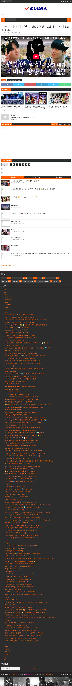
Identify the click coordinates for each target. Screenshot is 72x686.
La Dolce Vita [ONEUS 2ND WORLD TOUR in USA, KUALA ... (22, 399)
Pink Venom (14, 205)
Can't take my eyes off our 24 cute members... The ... (20, 335)
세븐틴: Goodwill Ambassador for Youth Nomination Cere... (22, 440)
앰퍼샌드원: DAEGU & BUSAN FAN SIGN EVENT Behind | (21, 412)
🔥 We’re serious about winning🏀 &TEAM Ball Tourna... (21, 471)
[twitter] (63, 1)
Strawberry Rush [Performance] (14, 551)
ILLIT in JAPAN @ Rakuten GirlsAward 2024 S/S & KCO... (21, 337)
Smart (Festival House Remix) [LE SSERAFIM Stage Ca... (21, 353)
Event (56, 281)
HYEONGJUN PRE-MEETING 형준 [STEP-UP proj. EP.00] (21, 630)
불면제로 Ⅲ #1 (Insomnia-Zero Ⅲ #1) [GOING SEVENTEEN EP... (23, 517)
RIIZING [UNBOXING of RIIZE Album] (16, 625)
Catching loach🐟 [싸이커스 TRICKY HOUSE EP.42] (19, 481)
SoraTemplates (29, 674)
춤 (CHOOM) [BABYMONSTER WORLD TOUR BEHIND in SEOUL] (35, 107)
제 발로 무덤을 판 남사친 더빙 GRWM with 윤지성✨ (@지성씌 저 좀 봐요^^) (33, 189)
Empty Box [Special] (10, 371)
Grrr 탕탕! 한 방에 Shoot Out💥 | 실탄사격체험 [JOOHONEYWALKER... (25, 612)
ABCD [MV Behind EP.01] (12, 384)
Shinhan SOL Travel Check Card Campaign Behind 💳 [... (21, 561)
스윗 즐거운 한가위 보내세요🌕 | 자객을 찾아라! (25, 181)
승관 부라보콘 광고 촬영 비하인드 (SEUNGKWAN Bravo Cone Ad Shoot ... (26, 443)
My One (7, 543)
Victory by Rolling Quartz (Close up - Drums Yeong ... (20, 587)
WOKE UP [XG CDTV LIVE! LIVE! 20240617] (17, 492)
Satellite (7, 540)
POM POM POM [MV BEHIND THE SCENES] (17, 458)
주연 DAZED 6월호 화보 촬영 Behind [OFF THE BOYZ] (20, 358)
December (8, 297)
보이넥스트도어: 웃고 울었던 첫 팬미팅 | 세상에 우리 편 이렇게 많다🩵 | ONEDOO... (30, 348)
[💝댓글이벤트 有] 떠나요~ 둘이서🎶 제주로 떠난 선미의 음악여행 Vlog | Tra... (28, 404)
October (7, 302)
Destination (51, 278)
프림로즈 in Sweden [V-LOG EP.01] (15, 340)
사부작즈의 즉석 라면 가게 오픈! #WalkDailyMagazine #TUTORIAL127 (25, 320)
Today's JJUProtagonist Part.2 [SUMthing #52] (18, 415)
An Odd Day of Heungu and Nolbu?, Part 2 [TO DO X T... (21, 576)
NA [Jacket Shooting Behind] (13, 569)
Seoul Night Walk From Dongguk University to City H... (20, 322)
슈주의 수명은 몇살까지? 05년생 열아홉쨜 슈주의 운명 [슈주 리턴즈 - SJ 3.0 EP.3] (28, 512)
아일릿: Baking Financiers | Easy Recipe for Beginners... (21, 376)
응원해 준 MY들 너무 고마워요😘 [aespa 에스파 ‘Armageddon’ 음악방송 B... (26, 610)
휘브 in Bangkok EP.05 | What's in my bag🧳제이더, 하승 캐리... (23, 363)
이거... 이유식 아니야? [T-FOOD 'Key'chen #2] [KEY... (20, 314)
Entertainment (12, 80)
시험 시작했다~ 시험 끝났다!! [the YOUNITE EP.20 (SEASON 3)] (23, 450)
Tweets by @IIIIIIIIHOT (8, 265)
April (6, 646)
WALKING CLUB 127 (11, 599)
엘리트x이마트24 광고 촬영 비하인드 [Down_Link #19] (20, 502)
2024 (5, 295)
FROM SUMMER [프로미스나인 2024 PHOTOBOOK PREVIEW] (23, 427)
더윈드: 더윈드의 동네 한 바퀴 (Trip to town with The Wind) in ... (23, 535)
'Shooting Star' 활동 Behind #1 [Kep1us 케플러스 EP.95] (21, 628)
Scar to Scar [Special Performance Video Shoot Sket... (20, 574)
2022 (5, 660)
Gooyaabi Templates (48, 674)
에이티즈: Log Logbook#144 (13, 409)
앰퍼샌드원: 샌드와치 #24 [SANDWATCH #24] (18, 566)
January (7, 654)
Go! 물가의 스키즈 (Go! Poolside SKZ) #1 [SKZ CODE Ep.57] (22, 456)
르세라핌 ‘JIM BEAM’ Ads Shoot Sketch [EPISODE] (19, 468)
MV (40, 278)
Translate (34, 668)
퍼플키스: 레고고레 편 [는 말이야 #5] (15, 425)
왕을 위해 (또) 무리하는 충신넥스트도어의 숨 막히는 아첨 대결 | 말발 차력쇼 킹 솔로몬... (31, 617)
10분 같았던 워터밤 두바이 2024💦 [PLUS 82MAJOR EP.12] (22, 507)
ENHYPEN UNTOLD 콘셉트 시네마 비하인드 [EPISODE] (21, 638)
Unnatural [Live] (9, 366)
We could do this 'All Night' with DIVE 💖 (16, 581)
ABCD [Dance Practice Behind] (13, 499)
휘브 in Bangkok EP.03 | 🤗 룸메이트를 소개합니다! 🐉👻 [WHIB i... (25, 432)
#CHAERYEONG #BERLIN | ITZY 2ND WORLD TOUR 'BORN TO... (24, 407)
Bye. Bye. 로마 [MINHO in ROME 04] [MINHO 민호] (19, 538)
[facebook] (61, 1)
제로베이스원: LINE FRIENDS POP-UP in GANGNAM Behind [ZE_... (24, 594)
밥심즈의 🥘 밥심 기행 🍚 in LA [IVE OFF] (17, 327)
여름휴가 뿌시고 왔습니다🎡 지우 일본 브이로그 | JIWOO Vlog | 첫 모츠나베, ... (28, 520)
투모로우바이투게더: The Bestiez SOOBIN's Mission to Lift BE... (23, 635)
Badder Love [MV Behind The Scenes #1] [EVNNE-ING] (20, 445)
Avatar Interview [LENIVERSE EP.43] (15, 533)
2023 (5, 657)
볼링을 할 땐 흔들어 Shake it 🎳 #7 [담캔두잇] (18, 489)
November (8, 299)
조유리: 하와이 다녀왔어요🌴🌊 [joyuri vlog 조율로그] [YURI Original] (25, 373)
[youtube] (66, 1)
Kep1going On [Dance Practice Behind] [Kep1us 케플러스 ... (22, 379)
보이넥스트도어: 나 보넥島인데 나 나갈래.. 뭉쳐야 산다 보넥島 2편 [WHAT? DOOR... (29, 558)
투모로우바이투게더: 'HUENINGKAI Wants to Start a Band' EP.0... (24, 422)
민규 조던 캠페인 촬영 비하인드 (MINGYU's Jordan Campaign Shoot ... (25, 368)
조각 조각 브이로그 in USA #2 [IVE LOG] (16, 522)
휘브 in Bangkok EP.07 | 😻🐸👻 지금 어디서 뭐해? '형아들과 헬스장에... (26, 325)
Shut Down (14, 245)
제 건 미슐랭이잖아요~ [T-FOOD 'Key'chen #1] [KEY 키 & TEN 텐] (24, 633)
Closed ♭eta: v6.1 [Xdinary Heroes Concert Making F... (20, 563)
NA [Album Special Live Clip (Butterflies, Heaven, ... (19, 607)
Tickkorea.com (14, 674)
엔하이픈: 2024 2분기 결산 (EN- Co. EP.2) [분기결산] (20, 317)
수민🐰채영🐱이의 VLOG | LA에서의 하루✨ (24, 197)
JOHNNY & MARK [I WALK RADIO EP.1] (16, 332)
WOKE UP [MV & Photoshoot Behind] (15, 381)
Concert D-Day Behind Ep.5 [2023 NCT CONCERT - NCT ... (22, 525)
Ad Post (4, 281)
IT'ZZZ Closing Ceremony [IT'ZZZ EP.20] (16, 497)
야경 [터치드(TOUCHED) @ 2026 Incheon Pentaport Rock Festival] (11, 107)
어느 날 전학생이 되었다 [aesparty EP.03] (17, 394)
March (7, 649)
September (8, 304)
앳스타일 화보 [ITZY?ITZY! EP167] (15, 548)
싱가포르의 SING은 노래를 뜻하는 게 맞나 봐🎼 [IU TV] (21, 545)
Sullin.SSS (7, 620)
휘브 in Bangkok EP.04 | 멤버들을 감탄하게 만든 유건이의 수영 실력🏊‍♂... (26, 420)
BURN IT (7, 484)
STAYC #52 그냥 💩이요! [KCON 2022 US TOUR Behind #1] (28, 213)
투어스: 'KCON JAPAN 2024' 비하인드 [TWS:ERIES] (19, 622)
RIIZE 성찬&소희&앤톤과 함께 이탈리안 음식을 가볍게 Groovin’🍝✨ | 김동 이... (28, 343)
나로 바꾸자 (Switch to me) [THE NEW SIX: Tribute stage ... (22, 479)
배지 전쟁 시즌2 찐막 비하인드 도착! (15, 350)
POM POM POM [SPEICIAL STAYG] (15, 486)
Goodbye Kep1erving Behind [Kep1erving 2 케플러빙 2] (21, 386)
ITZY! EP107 (15, 229)
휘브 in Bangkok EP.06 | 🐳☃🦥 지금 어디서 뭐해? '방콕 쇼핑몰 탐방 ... (26, 355)
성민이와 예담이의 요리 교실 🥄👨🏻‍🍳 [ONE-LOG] (18, 438)
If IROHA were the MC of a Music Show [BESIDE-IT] (20, 592)
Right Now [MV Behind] (11, 389)
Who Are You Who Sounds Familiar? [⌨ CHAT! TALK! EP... (22, 397)
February (7, 651)
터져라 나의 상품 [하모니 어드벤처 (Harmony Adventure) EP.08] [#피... (25, 417)
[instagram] (70, 1)
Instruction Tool (43, 281)
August (7, 307)
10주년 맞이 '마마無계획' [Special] (14, 510)
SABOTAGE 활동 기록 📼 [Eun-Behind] (16, 330)
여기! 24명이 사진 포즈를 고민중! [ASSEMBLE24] (19, 584)
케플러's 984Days (10, 604)
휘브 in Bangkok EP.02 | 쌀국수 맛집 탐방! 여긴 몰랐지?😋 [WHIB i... (25, 435)
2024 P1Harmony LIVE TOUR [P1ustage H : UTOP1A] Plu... (22, 640)
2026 (5, 289)
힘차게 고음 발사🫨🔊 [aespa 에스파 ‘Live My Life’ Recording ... (23, 553)
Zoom (30, 278)
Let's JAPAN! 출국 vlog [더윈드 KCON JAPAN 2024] (19, 463)
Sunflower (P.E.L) (16, 237)
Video (19, 80)
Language (15, 281)
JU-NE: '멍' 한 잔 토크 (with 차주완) (15, 345)
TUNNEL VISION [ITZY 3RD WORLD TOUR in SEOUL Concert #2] (58, 107)
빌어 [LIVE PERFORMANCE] (13, 391)
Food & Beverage (28, 281)
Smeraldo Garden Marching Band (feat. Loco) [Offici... (20, 430)
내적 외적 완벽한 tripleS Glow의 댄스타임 (17, 448)
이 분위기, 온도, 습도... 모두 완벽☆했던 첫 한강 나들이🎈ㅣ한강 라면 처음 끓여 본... (29, 461)
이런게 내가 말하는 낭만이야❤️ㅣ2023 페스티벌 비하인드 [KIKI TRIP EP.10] (27, 504)
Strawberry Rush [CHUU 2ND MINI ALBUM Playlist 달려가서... (23, 515)
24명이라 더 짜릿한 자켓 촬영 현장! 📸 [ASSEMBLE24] (21, 530)
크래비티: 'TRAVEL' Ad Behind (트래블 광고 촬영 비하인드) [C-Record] (25, 453)
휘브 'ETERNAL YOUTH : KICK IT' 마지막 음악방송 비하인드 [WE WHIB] (26, 602)
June (6, 312)
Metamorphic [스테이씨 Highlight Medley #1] (18, 579)
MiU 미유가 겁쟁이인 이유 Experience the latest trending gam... (23, 361)
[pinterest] (68, 1)
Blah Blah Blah (15, 221)
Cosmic (7, 597)
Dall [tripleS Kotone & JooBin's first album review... (19, 556)
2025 (5, 292)
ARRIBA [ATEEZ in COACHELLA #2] (15, 494)
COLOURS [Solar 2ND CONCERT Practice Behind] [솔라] (21, 476)
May (6, 644)
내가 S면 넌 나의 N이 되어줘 (13, 589)
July (6, 310)
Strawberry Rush (9, 571)
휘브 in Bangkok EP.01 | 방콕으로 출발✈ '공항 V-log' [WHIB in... (23, 527)
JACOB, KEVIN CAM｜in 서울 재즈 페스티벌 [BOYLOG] (20, 474)
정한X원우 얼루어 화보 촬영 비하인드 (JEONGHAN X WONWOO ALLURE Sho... (27, 615)
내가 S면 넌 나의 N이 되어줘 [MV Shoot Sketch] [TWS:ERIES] (22, 466)
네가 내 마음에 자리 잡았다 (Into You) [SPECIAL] (19, 402)
